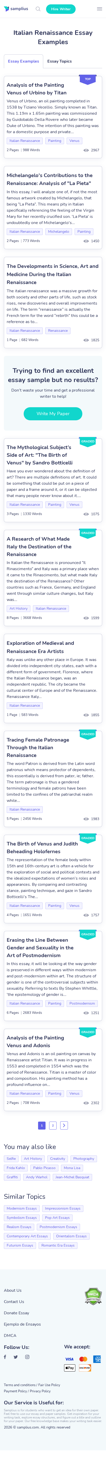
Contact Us (14, 1302)
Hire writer (60, 9)
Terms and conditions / (20, 1385)
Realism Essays (19, 1226)
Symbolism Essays (22, 1217)
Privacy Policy (40, 1391)
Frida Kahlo (16, 1167)
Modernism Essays (22, 1208)
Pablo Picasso (44, 1167)
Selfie (11, 1158)
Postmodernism (82, 1003)
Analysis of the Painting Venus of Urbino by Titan (37, 89)
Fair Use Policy (49, 1385)
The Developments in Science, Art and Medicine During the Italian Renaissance (53, 274)
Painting (54, 140)
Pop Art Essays (57, 1217)
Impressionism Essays (63, 1208)
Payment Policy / (16, 1391)
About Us (13, 1290)
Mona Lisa (72, 1167)
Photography (83, 1158)
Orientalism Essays (71, 1236)
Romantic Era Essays (58, 1245)
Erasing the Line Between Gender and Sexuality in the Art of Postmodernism (40, 948)
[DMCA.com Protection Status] (93, 1296)
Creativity (57, 1158)
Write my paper (53, 414)
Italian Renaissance (25, 140)
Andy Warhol (36, 1177)
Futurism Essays (20, 1245)
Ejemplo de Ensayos (22, 1324)
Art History (19, 608)
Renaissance (58, 330)
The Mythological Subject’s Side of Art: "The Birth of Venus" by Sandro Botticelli (40, 455)
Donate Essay (16, 1313)
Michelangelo (58, 231)
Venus (74, 140)
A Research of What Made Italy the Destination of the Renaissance (39, 547)
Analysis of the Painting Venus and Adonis (35, 1041)
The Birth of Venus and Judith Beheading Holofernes (42, 847)
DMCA (10, 1335)
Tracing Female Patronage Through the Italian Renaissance (38, 747)
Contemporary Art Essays (27, 1236)
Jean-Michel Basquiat (72, 1177)
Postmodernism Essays (58, 1226)
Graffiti (12, 1177)
